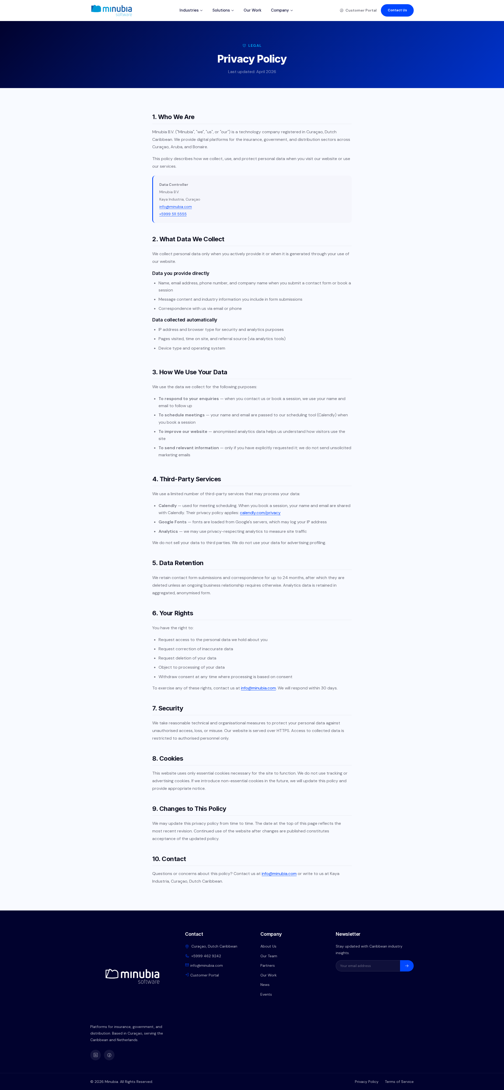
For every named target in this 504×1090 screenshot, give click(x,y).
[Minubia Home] (111, 10)
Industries (189, 10)
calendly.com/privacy (260, 512)
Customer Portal (361, 10)
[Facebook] (109, 1055)
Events (266, 994)
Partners (267, 965)
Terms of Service (399, 1081)
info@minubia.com (175, 206)
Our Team (268, 956)
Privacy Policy (367, 1081)
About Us (268, 946)
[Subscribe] (407, 965)
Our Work (252, 10)
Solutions (221, 10)
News (265, 984)
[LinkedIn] (95, 1055)
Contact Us (397, 10)
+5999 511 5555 (173, 214)
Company (280, 10)
